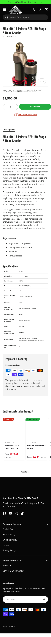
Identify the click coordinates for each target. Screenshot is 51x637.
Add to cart (35, 106)
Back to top (25, 472)
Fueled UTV (12, 627)
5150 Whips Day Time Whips (36, 447)
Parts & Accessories (16, 90)
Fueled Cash (8, 529)
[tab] (9, 130)
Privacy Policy (9, 550)
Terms (6, 545)
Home (5, 90)
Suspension (29, 90)
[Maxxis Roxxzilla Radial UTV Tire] (14, 429)
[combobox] (25, 17)
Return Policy (9, 534)
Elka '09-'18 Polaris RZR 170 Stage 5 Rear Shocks (19, 92)
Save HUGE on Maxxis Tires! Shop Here (25, 2)
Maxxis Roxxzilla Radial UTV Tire (11, 447)
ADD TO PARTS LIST (27, 114)
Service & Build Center (13, 570)
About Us (7, 565)
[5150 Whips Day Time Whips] (37, 429)
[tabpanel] (25, 242)
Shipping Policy (10, 539)
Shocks (38, 90)
